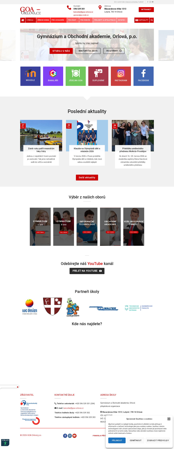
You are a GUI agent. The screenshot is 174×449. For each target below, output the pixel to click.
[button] (169, 419)
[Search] (152, 20)
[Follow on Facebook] (148, 2)
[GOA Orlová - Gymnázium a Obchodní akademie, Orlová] (39, 10)
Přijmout (117, 440)
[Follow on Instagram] (150, 2)
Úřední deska (43, 20)
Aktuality (143, 20)
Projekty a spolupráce (105, 20)
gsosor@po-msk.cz (81, 15)
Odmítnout (136, 440)
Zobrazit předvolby (158, 440)
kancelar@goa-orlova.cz (73, 408)
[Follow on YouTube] (152, 2)
